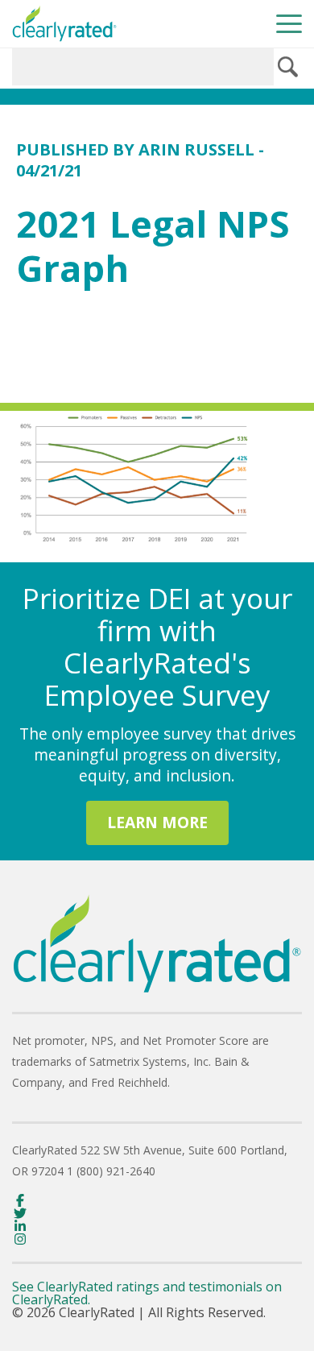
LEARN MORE (157, 822)
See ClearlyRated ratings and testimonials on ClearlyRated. (147, 1293)
